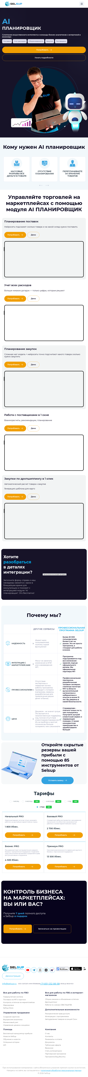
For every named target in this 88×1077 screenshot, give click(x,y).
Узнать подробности (44, 58)
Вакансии (49, 1048)
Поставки (7, 41)
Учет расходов (20, 41)
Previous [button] (41, 186)
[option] (16, 169)
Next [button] (47, 186)
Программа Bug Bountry (55, 1057)
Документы (50, 1042)
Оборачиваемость (36, 41)
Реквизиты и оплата (53, 1039)
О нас (47, 1033)
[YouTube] (28, 970)
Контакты (49, 1036)
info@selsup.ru (9, 984)
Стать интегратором (53, 1051)
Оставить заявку (55, 780)
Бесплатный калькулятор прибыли (17, 1033)
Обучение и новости (11, 1039)
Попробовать (42, 50)
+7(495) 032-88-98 (50, 983)
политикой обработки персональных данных (61, 1070)
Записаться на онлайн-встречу (54, 574)
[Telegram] (34, 970)
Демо (33, 235)
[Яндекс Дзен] (46, 970)
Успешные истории (11, 1042)
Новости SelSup (9, 1036)
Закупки (49, 41)
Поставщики (61, 41)
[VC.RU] (40, 970)
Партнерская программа (55, 1054)
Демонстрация (13, 976)
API (4, 1045)
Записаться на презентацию (52, 929)
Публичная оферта (53, 1045)
